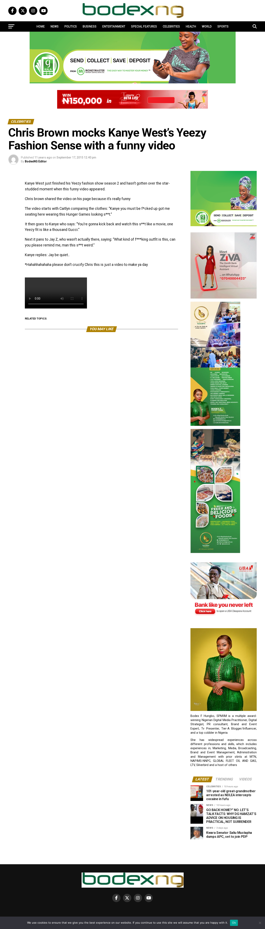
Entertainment (113, 26)
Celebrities (171, 26)
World (207, 26)
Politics (70, 26)
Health (191, 26)
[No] (260, 923)
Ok (234, 922)
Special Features (144, 26)
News (55, 26)
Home (40, 26)
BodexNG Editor (36, 161)
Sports (223, 26)
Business (89, 26)
